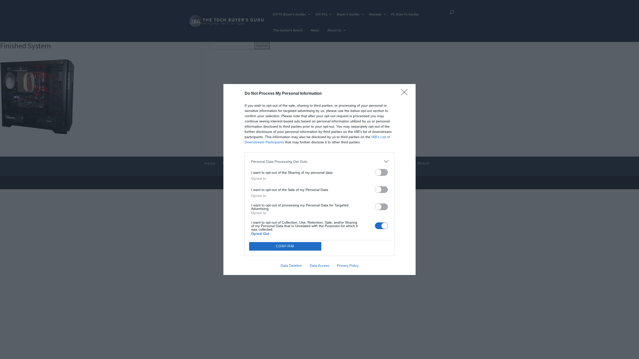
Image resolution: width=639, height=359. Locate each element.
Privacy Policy (348, 266)
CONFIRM (285, 246)
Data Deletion (291, 266)
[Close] (406, 93)
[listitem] (319, 161)
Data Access (319, 266)
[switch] (381, 172)
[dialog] (319, 179)
